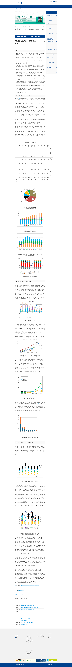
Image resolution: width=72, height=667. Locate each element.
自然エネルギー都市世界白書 (29, 639)
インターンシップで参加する (40, 636)
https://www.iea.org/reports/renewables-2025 (29, 587)
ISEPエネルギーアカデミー (50, 57)
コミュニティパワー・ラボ (29, 649)
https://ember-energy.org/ (21, 590)
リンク (48, 636)
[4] (38, 403)
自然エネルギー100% (49, 67)
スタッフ (49, 634)
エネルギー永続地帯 (49, 52)
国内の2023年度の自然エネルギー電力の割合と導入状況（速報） (29, 607)
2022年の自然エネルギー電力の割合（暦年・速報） (28, 611)
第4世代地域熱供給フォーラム (51, 49)
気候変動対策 (48, 23)
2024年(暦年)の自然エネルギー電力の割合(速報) (27, 605)
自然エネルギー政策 (49, 15)
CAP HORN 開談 (28, 653)
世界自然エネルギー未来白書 (50, 41)
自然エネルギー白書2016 (24, 624)
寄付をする (38, 633)
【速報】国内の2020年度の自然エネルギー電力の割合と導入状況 (29, 616)
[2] (29, 363)
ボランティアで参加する (40, 635)
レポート (48, 72)
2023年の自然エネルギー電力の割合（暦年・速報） (28, 609)
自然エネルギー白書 (28, 637)
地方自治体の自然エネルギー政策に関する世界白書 (50, 39)
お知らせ (17, 635)
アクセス (49, 635)
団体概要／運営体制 (50, 633)
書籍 (27, 651)
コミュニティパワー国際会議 (50, 62)
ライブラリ (18, 8)
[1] (19, 98)
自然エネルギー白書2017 (24, 620)
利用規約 (49, 664)
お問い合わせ (49, 637)
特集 (16, 637)
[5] (36, 582)
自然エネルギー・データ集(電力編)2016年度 (27, 622)
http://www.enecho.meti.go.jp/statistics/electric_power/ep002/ (30, 585)
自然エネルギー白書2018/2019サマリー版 (26, 618)
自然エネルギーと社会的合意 (50, 54)
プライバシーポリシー (54, 664)
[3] (15, 590)
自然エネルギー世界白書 (50, 33)
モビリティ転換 (49, 28)
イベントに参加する (39, 634)
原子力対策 (48, 25)
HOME (16, 8)
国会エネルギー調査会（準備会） (50, 44)
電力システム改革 (49, 20)
